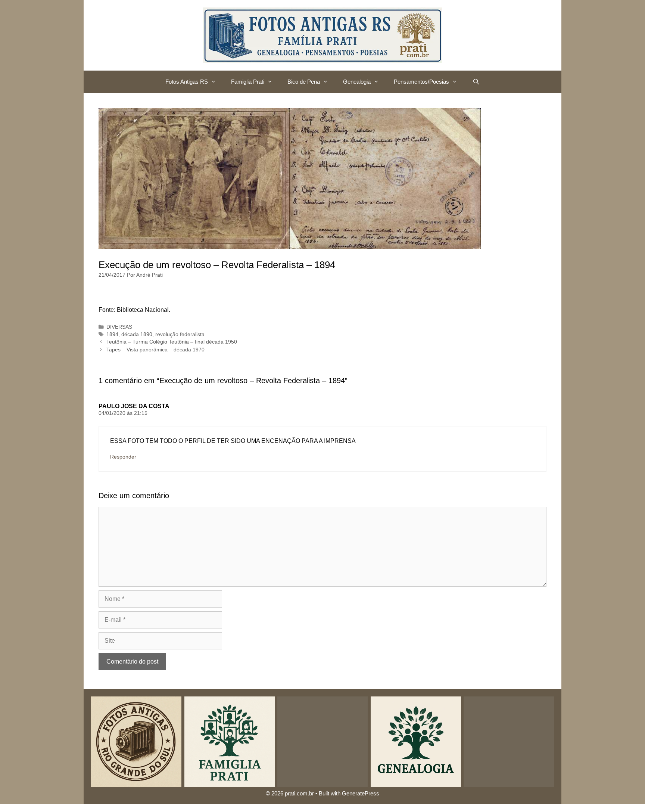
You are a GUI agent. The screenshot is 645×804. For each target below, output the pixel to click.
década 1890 (136, 334)
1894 (112, 334)
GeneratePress (360, 793)
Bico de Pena (303, 81)
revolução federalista (180, 334)
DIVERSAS (119, 327)
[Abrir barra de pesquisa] (476, 82)
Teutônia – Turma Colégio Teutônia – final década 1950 (171, 342)
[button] (216, 82)
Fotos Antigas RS (186, 81)
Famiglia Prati (247, 81)
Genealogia (357, 81)
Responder (123, 457)
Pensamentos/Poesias (421, 81)
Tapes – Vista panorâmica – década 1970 (155, 350)
